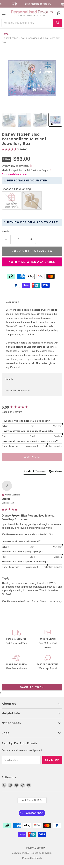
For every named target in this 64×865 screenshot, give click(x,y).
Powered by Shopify (32, 858)
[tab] (9, 120)
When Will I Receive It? (17, 390)
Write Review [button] (32, 457)
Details (9, 379)
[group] (32, 407)
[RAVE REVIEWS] (48, 639)
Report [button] (35, 601)
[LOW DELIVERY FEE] (16, 639)
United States (30, 800)
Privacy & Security (35, 847)
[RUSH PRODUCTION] (16, 663)
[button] (32, 149)
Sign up (52, 760)
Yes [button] (28, 601)
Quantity (6, 231)
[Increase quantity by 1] (31, 239)
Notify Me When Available (32, 261)
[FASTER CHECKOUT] (48, 663)
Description (12, 301)
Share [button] (43, 601)
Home (5, 33)
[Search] (57, 23)
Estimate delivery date (14, 174)
